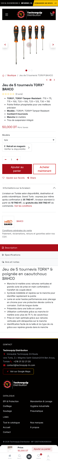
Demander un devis (44, 3)
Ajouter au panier (42, 449)
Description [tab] (10, 247)
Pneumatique (36, 411)
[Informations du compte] (48, 456)
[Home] (9, 456)
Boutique (11, 75)
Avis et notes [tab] (12, 262)
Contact (7, 432)
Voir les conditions (23, 206)
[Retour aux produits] (50, 80)
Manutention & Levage (41, 401)
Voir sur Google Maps (20, 371)
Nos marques (36, 422)
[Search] (19, 456)
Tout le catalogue (11, 422)
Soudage (7, 411)
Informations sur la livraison (16, 188)
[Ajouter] (17, 159)
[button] (5, 45)
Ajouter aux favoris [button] (15, 178)
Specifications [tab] (12, 254)
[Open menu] (29, 456)
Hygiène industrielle (39, 406)
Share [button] (33, 178)
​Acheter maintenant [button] (44, 169)
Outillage (7, 406)
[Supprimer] (5, 159)
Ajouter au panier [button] (17, 169)
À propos (34, 427)
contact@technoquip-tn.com (21, 365)
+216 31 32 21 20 (22, 361)
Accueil (6, 427)
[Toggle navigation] (7, 14)
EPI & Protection (11, 401)
